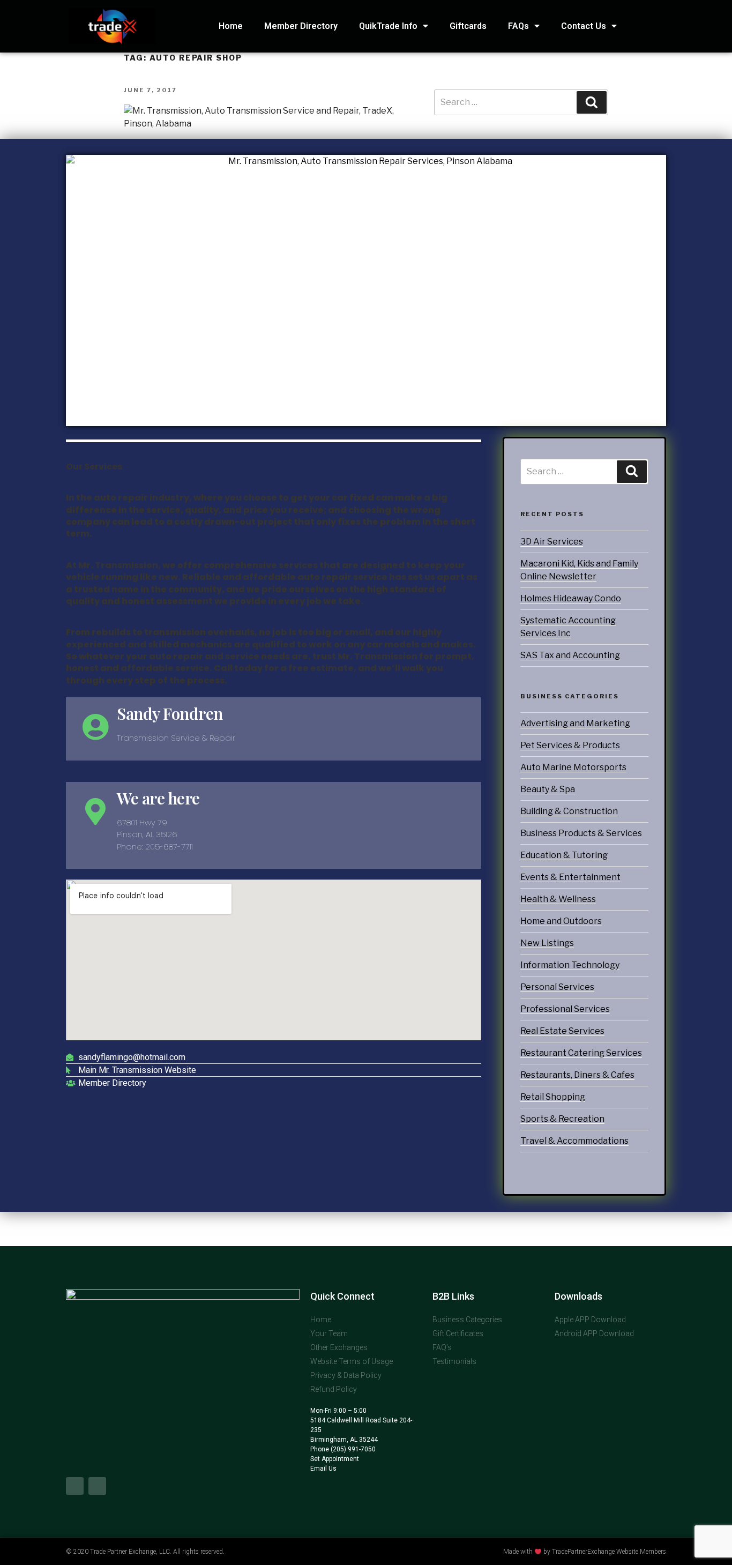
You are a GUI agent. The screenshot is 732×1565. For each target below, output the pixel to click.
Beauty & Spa (547, 789)
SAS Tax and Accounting (570, 655)
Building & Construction (569, 811)
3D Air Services (551, 541)
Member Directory (301, 26)
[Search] (632, 471)
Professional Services (565, 1009)
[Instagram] (97, 1486)
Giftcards (468, 26)
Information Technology (569, 965)
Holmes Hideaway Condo (570, 598)
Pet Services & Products (570, 745)
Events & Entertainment (570, 877)
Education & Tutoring (564, 855)
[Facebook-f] (75, 1486)
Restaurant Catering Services (581, 1053)
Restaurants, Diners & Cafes (577, 1075)
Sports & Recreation (562, 1119)
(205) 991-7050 (352, 1449)
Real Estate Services (562, 1031)
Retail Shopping (552, 1097)
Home (231, 26)
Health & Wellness (558, 899)
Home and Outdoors (561, 921)
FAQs (518, 26)
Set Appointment (334, 1459)
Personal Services (557, 987)
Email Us (323, 1468)
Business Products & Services (581, 833)
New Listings (547, 943)
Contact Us (583, 26)
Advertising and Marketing (575, 723)
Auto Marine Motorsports (573, 767)
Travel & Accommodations (574, 1141)
